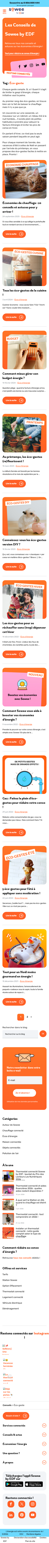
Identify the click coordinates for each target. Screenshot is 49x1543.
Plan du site (30, 1541)
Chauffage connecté (12, 1130)
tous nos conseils (22, 1258)
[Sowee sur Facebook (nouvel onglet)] (19, 67)
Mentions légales (33, 1534)
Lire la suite (11, 234)
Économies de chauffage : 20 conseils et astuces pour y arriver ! (21, 207)
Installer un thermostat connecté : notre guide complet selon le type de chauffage (28, 1231)
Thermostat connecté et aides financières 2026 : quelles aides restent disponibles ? (31, 1188)
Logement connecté (12, 1297)
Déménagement (10, 1308)
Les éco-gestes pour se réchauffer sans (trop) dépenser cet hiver (24, 627)
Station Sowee (9, 1280)
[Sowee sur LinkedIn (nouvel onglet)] (37, 65)
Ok (43, 1034)
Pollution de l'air (10, 1153)
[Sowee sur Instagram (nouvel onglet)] (31, 66)
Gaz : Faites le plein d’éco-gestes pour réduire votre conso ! (23, 802)
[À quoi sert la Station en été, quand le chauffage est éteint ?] (8, 1205)
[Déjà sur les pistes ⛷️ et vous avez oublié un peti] (8, 1392)
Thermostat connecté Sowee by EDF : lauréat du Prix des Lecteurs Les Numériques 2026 (30, 1174)
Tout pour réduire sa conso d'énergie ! (22, 53)
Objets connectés (11, 1147)
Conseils (7, 1405)
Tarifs (5, 1274)
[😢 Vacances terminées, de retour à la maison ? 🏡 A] (8, 1364)
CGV (21, 1534)
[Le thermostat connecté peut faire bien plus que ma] (8, 1378)
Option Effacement (12, 1285)
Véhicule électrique (12, 1303)
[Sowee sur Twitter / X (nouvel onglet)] (25, 66)
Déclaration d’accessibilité (25, 1537)
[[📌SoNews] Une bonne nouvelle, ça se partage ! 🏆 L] (7, 1349)
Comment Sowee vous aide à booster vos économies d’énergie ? (22, 715)
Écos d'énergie (27, 216)
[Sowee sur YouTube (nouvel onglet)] (43, 64)
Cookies (43, 1537)
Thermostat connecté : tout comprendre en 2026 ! (30, 1215)
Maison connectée (11, 1142)
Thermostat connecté (13, 1291)
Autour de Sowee (11, 1125)
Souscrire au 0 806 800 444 (25, 2)
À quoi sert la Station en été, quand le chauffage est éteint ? (31, 1202)
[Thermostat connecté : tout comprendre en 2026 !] (8, 1219)
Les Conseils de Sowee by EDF (20, 29)
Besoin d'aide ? (13, 1416)
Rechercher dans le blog (14, 1027)
